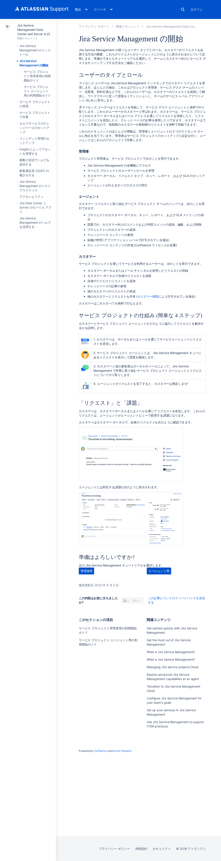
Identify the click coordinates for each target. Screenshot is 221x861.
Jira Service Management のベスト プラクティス (35, 186)
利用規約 (141, 848)
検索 (182, 9)
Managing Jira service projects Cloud (173, 667)
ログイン (197, 9)
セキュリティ (162, 848)
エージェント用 (159, 571)
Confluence (100, 750)
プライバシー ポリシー (114, 848)
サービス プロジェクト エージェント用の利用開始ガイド (37, 91)
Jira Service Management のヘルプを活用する (35, 222)
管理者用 (87, 571)
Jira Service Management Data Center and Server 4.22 (33, 29)
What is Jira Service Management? (171, 652)
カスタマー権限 (147, 296)
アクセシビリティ (31, 196)
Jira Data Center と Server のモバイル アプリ (35, 207)
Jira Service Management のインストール (35, 50)
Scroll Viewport (122, 750)
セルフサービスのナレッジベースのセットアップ (34, 128)
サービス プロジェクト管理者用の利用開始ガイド (37, 76)
